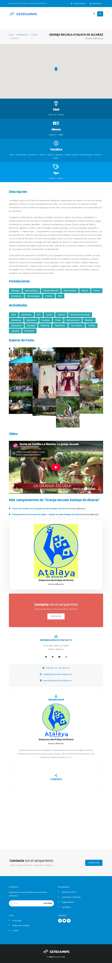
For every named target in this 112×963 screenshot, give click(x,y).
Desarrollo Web (57, 957)
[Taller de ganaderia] (91, 405)
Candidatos (97, 3)
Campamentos (22, 35)
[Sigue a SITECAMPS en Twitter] (64, 921)
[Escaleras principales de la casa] (68, 380)
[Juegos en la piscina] (68, 356)
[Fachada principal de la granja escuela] (44, 355)
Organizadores (79, 3)
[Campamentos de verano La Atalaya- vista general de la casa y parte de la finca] (44, 407)
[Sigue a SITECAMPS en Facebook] (60, 921)
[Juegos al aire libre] (21, 388)
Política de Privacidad (20, 925)
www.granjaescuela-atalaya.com (57, 680)
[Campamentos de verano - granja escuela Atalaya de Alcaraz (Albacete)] (21, 405)
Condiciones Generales (71, 897)
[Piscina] (21, 355)
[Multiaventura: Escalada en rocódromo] (44, 380)
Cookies (15, 930)
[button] (56, 69)
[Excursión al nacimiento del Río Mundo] (68, 412)
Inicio (11, 35)
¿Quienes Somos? (68, 892)
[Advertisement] (56, 813)
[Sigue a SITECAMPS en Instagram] (69, 921)
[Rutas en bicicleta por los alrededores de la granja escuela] (91, 387)
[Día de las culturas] (21, 371)
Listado (34, 35)
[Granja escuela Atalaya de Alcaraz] (56, 720)
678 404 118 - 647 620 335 (58, 668)
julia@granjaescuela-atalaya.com (57, 674)
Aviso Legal (16, 920)
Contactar (56, 616)
